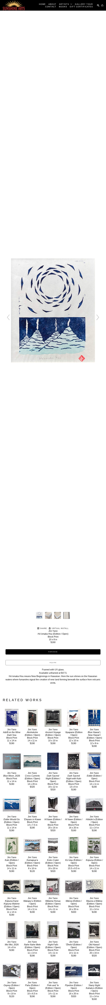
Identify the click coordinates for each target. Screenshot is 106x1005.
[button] (65, 4)
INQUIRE (53, 662)
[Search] (98, 5)
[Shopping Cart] (102, 5)
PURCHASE (53, 652)
